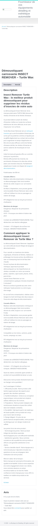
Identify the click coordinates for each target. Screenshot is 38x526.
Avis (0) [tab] (17, 84)
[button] (19, 21)
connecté (18, 508)
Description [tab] (7, 84)
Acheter (6, 482)
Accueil (4, 26)
